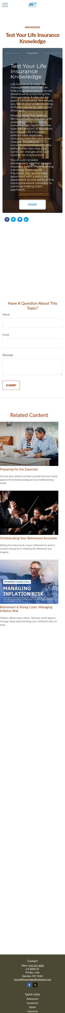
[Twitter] (35, 985)
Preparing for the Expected (19, 469)
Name (6, 314)
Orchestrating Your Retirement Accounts (28, 538)
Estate (32, 1007)
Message (7, 355)
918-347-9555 (36, 965)
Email (5, 335)
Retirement (32, 998)
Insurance (32, 1011)
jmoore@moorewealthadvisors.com (32, 979)
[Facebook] (29, 985)
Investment (32, 1003)
